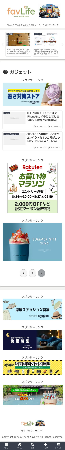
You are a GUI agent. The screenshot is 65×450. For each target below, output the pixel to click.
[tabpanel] (21, 44)
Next (62, 44)
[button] (58, 425)
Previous (2, 44)
